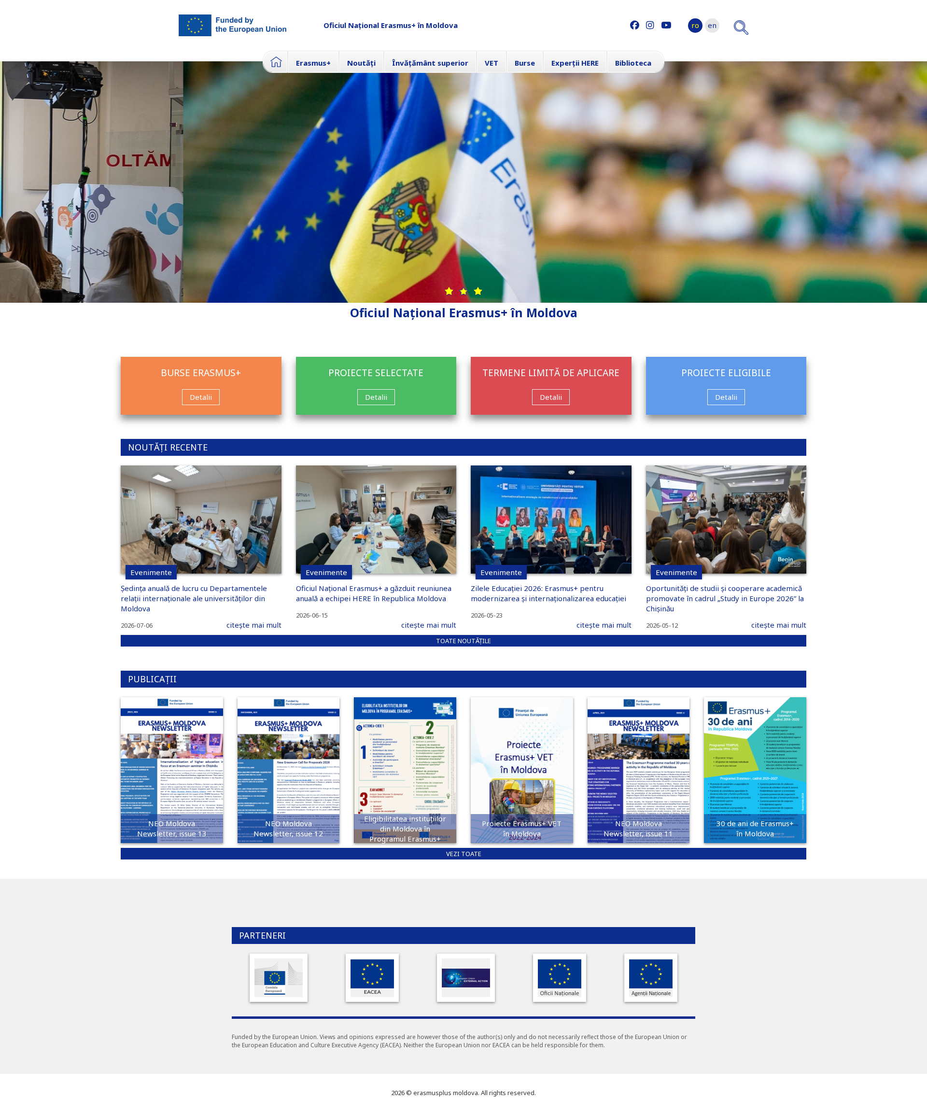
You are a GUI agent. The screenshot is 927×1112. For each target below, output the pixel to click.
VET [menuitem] (491, 63)
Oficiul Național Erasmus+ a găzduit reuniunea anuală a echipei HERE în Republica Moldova (373, 593)
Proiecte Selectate (375, 372)
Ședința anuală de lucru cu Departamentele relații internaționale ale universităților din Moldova (194, 598)
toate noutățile (463, 640)
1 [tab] (449, 291)
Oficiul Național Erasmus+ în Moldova (390, 25)
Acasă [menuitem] (275, 61)
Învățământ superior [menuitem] (430, 63)
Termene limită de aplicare (550, 372)
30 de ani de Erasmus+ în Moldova (755, 828)
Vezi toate (463, 853)
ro (695, 25)
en (712, 25)
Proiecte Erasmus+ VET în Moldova (522, 828)
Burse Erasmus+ (201, 372)
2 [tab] (463, 291)
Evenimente (151, 572)
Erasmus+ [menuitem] (313, 63)
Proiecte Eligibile (726, 372)
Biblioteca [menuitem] (633, 63)
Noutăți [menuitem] (361, 63)
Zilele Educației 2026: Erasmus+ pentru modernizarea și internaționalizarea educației (548, 593)
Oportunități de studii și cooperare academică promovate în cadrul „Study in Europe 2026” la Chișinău (725, 598)
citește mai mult (253, 625)
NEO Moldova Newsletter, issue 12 (288, 828)
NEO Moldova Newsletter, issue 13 (172, 828)
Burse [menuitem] (525, 63)
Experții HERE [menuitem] (575, 63)
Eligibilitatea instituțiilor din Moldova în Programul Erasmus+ (405, 828)
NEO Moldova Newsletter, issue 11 (638, 828)
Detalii (201, 397)
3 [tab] (478, 291)
